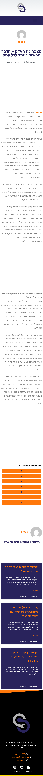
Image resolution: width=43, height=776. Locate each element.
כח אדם (9, 62)
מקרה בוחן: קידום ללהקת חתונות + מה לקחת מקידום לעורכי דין (24, 656)
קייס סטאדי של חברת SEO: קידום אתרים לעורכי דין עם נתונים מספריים (24, 611)
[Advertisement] (21, 88)
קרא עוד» (35, 590)
